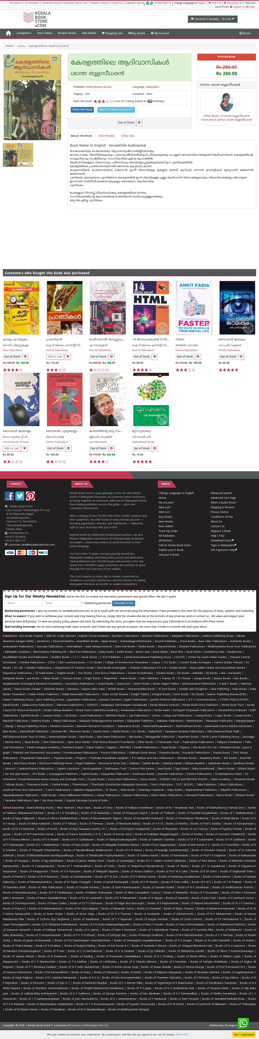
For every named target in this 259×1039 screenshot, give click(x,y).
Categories (23, 33)
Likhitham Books (115, 715)
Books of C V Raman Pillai (126, 983)
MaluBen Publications (170, 721)
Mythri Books (121, 731)
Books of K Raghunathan (163, 903)
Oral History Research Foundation (114, 742)
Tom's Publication (162, 784)
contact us (203, 616)
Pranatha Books (169, 753)
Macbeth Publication (15, 721)
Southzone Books (143, 774)
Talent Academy (220, 779)
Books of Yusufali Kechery (83, 887)
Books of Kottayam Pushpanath (130, 829)
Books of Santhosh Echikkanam (206, 1004)
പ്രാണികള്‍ (54, 340)
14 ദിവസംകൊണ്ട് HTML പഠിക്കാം (157, 340)
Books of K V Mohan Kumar (138, 877)
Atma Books (187, 641)
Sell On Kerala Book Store (175, 545)
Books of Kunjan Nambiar (151, 919)
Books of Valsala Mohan (18, 956)
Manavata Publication (219, 721)
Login (251, 7)
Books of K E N (89, 977)
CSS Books (170, 662)
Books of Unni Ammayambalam (121, 977)
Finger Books (92, 678)
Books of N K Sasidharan (193, 887)
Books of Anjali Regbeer (18, 977)
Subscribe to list (123, 603)
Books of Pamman (91, 823)
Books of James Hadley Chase (85, 861)
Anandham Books (88, 641)
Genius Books (222, 678)
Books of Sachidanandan (76, 877)
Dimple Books (178, 668)
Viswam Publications (135, 795)
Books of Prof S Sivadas (206, 823)
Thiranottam (80, 784)
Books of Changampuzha (38, 866)
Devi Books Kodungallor (112, 668)
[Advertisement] (129, 235)
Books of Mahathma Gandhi (186, 951)
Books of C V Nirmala (219, 935)
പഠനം (21, 46)
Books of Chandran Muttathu (163, 977)
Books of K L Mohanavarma (118, 999)
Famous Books (72, 678)
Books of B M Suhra (204, 871)
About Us (216, 521)
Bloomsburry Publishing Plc (50, 652)
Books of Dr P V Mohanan (86, 903)
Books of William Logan (225, 956)
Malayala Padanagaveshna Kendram (101, 721)
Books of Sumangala (120, 861)
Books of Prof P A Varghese (208, 855)
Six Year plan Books (17, 774)
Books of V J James (87, 930)
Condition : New (142, 94)
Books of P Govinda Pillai (197, 930)
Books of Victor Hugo (80, 914)
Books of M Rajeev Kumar (21, 1009)
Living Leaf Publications (177, 715)
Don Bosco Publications (110, 673)
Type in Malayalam (222, 545)
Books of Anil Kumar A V (194, 845)
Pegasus (185, 747)
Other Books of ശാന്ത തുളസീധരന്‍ (227, 116)
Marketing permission (97, 603)
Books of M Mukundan (95, 813)
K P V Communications (202, 699)
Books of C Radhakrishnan (237, 813)
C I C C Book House (85, 657)
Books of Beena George (189, 967)
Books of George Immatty (110, 993)
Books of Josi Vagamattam (159, 845)
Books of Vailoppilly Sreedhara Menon (115, 845)
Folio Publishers (149, 678)
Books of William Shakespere (94, 892)
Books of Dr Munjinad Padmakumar (54, 924)
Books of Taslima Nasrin (143, 855)
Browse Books (67, 33)
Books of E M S (201, 882)
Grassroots (124, 684)
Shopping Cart (234, 3)
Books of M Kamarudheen (51, 972)
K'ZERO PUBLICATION (234, 699)
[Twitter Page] (20, 499)
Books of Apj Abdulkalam (48, 861)
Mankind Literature (62, 726)
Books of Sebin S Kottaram (119, 930)
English (201, 3)
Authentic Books (240, 641)
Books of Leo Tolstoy (194, 829)
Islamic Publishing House (18, 699)
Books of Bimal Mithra (191, 956)
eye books (33, 678)
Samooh (10, 768)
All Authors (16, 3)
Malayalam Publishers (140, 721)
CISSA (51, 662)
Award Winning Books (40, 808)
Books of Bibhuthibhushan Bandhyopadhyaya (45, 855)
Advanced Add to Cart (75, 3)
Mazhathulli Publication (34, 731)
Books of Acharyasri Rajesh (130, 813)
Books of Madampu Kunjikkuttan (179, 877)
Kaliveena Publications (70, 705)
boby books (106, 652)
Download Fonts (221, 540)
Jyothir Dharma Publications (168, 699)
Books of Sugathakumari (238, 972)
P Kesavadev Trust (168, 742)
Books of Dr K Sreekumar (19, 829)
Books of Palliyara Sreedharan (134, 808)
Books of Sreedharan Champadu (216, 983)
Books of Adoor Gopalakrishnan (47, 898)
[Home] (8, 33)
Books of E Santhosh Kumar (236, 898)
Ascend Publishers (166, 641)
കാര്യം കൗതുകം (15, 340)
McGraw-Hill (59, 731)
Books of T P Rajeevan (117, 919)
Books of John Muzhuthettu (80, 999)
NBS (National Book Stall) (223, 731)
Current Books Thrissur (16, 442)
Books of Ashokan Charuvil (208, 850)
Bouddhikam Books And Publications (25, 657)
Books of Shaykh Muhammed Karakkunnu (97, 988)
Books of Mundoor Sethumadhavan (45, 988)
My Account (161, 33)
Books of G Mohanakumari (45, 908)
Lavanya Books (51, 715)
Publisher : (92, 87)
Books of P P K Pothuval (79, 935)
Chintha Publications (57, 442)
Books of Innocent (32, 983)
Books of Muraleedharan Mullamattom (88, 850)
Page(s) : (81, 94)
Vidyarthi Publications (233, 790)
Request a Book (99, 3)
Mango (9, 726)
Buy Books (138, 33)
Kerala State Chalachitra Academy (97, 710)
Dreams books (165, 673)
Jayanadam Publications (82, 699)
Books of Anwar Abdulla (156, 967)
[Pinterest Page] (31, 499)
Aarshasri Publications (125, 636)
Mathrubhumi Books (143, 442)
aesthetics (43, 641)
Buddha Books (60, 657)
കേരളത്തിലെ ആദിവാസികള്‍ (120, 63)
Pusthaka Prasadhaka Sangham (109, 758)
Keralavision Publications (136, 710)
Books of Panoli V (14, 877)
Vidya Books (174, 790)
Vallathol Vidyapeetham (87, 790)
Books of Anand (243, 940)
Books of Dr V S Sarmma (238, 903)
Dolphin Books (66, 673)
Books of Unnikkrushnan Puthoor (233, 887)
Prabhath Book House (142, 753)
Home (9, 46)
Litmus (156, 715)
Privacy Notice (220, 512)
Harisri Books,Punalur (27, 689)
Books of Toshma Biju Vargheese (48, 919)
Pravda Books (221, 753)
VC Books (111, 790)
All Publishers (32, 3)
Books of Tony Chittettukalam (185, 924)
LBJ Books (70, 715)
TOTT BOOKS (184, 784)
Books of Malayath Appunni (101, 871)
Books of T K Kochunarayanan (95, 1004)
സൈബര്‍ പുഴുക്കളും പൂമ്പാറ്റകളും (71, 431)
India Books (239, 689)
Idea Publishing (220, 689)
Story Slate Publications (122, 779)
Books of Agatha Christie (226, 829)
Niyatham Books (188, 737)
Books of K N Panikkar (120, 951)
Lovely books (243, 715)
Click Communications (72, 662)
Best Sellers (45, 33)
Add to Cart (55, 356)
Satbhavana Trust (115, 768)
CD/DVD (179, 657)
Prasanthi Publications (196, 753)
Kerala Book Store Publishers (200, 705)
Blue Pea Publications (83, 652)
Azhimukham (74, 646)
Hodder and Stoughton (193, 689)
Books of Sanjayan (17, 861)
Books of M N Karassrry (43, 877)
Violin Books (49, 795)
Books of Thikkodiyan (242, 1004)
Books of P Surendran (225, 845)
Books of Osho (103, 808)
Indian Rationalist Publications (80, 694)
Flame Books (128, 678)
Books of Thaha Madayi (17, 946)
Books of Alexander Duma (117, 908)
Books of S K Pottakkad (62, 813)
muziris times (101, 731)
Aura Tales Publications (213, 641)
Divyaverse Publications (17, 673)
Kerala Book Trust (232, 705)
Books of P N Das (106, 877)
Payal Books (169, 747)
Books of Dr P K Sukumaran (195, 839)
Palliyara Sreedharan (229, 742)
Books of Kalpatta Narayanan (163, 972)
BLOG (246, 33)
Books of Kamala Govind (158, 887)
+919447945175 (162, 3)
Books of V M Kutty (196, 977)
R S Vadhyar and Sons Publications (153, 758)
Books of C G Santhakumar (85, 951)
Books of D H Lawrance (230, 946)
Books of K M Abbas (48, 946)
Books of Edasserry (106, 972)
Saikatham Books (219, 763)
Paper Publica (95, 747)
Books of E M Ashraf (171, 1004)
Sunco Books (148, 779)
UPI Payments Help (223, 550)
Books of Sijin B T (58, 983)
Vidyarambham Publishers (201, 790)
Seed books (165, 768)
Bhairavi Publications (192, 646)
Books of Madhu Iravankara (218, 993)
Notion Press (13, 742)
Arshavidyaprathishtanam (136, 641)
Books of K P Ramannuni (120, 898)
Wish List (216, 3)
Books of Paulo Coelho (52, 903)
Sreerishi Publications (170, 774)
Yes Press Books (52, 800)
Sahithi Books (151, 763)
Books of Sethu (105, 866)
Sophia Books (89, 774)
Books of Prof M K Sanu (172, 871)
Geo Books (241, 678)
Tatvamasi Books (244, 779)
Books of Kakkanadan (242, 855)
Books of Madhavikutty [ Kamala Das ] (221, 808)
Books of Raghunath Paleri (237, 871)
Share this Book (82, 109)
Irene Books (181, 694)
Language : (145, 87)
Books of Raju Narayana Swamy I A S (83, 829)
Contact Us (116, 3)
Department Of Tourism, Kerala (74, 668)
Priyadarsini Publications (36, 758)
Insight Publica (140, 694)
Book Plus (177, 652)
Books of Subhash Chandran (157, 839)
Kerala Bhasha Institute (164, 705)
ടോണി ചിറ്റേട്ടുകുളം (16, 345)
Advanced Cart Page (223, 498)
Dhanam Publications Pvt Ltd (148, 668)
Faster (180, 340)
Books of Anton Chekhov (138, 871)
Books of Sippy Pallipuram (19, 818)
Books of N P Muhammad (214, 914)
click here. (85, 621)
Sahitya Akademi (194, 763)
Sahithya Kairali (172, 763)
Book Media (160, 652)
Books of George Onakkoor (146, 935)
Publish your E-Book (171, 550)
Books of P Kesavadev (205, 892)
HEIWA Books (116, 689)
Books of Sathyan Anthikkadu (209, 962)
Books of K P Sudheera (75, 993)
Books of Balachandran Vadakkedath (50, 1004)
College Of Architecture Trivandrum (126, 662)
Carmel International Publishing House (147, 657)
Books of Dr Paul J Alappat (81, 908)
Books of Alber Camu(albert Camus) (137, 892)
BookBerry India (214, 652)
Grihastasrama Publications (199, 684)
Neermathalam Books (62, 737)
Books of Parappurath (34, 871)
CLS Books (95, 662)
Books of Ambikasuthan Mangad (128, 1009)
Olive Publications (12, 350)
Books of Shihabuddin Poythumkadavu (101, 855)
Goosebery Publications (80, 684)
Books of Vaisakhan (53, 1009)
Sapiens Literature (68, 768)
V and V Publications (58, 790)
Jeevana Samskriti (110, 699)
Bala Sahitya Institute (98, 646)
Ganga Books (202, 678)
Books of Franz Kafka (175, 882)
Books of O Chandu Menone (138, 962)
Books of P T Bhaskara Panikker (36, 967)
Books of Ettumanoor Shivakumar (187, 818)
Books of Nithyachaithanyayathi (117, 839)
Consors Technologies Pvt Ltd (89, 1025)
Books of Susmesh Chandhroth (225, 834)
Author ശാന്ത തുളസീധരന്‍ (220, 85)
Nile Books (135, 737)
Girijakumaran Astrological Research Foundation (32, 684)
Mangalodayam (245, 721)
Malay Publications (64, 721)
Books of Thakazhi (163, 813)
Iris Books (198, 694)
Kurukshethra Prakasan (232, 710)
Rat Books (230, 758)
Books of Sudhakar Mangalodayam (157, 834)
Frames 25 (168, 678)
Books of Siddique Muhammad (53, 930)
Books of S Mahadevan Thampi (159, 930)
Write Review (107, 136)
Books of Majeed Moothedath (201, 903)
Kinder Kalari (162, 710)
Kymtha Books (30, 715)
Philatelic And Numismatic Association (36, 753)
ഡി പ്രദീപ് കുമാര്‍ (230, 345)
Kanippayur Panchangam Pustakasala (124, 705)
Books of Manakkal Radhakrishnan (223, 999)
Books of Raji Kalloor (225, 977)
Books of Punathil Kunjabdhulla (197, 813)
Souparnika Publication (115, 774)
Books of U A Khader (46, 839)
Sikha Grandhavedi (203, 768)
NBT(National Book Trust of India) (24, 737)
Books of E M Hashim (145, 882)
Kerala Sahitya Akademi (58, 710)
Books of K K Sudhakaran (78, 839)
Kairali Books (11, 705)
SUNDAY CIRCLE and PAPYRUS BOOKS (183, 779)
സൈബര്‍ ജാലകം (232, 340)
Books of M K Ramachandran (184, 935)
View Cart (164, 507)
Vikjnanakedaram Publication (20, 795)
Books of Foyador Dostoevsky (136, 1004)
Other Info (127, 136)
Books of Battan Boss (118, 834)
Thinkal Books (60, 784)
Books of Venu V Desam (148, 924)
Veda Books (127, 790)
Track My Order (168, 531)
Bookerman (234, 652)
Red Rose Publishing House (56, 763)
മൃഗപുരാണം (141, 431)
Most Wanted (65, 808)
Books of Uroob (47, 829)
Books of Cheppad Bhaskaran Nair (191, 946)
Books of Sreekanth (147, 914)
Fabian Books (51, 678)
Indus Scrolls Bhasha (115, 694)
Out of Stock (126, 122)
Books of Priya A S (14, 908)
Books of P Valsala (65, 823)
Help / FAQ (217, 536)
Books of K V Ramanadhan (180, 993)
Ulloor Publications (231, 784)
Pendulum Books (229, 747)
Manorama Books (129, 726)
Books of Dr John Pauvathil (212, 940)
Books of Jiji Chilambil (151, 951)
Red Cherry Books (25, 763)
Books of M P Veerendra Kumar (34, 834)
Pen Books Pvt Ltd (204, 747)
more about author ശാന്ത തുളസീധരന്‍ (226, 120)
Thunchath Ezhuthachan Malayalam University (119, 784)
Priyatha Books (63, 758)
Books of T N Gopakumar (208, 866)
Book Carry (143, 652)
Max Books (10, 731)
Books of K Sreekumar (52, 956)
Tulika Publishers (206, 784)
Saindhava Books (243, 763)
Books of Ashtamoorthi (178, 914)
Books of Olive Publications (46, 887)
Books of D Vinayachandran (43, 935)
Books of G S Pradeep (158, 956)
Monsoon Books (79, 731)
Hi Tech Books (167, 689)
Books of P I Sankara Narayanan (56, 977)
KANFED (92, 705)
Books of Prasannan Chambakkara (118, 956)
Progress (81, 758)
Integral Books (161, 694)
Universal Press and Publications (22, 790)
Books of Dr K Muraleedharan (86, 1009)
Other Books (146, 742)
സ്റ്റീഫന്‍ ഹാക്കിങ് (100, 437)
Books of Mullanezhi (229, 930)
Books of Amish (131, 972)
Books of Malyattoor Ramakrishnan (141, 866)
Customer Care (148, 3)
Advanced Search (51, 3)
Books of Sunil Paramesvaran (121, 887)
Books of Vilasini (177, 866)
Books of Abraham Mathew (202, 972)
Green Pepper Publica (166, 684)
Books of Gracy (81, 972)
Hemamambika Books (141, 689)
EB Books (183, 673)
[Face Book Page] (10, 499)
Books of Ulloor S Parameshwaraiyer (231, 951)
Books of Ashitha (177, 823)
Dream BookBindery (140, 673)
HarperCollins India (93, 689)
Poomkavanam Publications (80, 753)
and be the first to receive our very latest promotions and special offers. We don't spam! (90, 596)
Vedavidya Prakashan (151, 790)
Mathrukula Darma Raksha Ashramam (228, 726)
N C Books (139, 731)
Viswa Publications (108, 795)
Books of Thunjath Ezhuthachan (40, 850)
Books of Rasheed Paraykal (90, 983)
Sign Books (182, 768)
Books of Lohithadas (103, 962)
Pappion (112, 747)
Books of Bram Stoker (48, 914)
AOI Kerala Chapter (31, 636)
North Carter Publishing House (220, 737)
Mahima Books (40, 721)
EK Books (212, 673)
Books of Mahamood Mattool (226, 924)
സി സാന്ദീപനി (141, 437)
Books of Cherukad (149, 908)
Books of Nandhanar (86, 919)
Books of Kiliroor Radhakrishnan (58, 818)
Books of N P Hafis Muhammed (79, 967)
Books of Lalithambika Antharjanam (34, 993)
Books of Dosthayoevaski (19, 903)
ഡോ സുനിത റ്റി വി (15, 437)
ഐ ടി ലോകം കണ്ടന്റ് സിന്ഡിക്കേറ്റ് (70, 345)
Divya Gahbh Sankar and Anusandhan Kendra (217, 668)
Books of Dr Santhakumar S (223, 919)
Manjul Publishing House (32, 726)
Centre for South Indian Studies (207, 657)
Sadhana (134, 763)
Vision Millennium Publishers (77, 795)
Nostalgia (248, 737)
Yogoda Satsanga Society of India (87, 800)
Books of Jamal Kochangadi (111, 882)
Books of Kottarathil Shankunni (143, 818)
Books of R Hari (54, 951)
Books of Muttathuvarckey (19, 892)
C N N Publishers (110, 657)
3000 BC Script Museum (61, 636)
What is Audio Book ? (224, 502)
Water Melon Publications (167, 795)
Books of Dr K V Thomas (114, 914)
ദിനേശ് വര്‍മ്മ (55, 437)
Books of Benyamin (165, 829)
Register (237, 7)
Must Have (84, 808)
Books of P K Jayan (139, 988)
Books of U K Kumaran (65, 871)
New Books (89, 33)
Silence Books (226, 768)
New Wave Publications (111, 737)
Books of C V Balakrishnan (43, 845)
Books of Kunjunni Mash (213, 988)
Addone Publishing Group (217, 636)
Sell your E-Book (169, 555)
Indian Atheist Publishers (43, 694)
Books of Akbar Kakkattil (34, 823)
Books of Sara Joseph (76, 845)
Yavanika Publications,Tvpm (22, 800)
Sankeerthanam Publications (36, 768)
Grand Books (106, 684)
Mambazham (195, 721)
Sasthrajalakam (92, 768)
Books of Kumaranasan (239, 823)
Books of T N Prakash (228, 882)
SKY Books (39, 774)
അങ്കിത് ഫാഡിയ (187, 345)
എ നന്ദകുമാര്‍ (98, 345)
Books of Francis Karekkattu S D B (78, 834)
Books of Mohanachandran (35, 882)
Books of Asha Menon (217, 877)
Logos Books (223, 715)
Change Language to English (176, 493)
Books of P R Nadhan (73, 962)
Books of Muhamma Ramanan (216, 908)
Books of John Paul (204, 898)
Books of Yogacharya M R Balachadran (169, 983)
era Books (234, 673)
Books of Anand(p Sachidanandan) (166, 850)
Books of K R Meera (129, 850)
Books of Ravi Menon (202, 861)
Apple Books (109, 641)
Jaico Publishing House (50, 699)
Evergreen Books (13, 678)
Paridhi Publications (229, 350)
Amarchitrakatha (63, 641)
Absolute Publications (155, 636)
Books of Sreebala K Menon (149, 946)
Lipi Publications (98, 442)
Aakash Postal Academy (94, 636)
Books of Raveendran (174, 855)
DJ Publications (44, 673)
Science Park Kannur (142, 768)
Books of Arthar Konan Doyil (120, 967)
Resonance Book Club (112, 763)
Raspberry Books (210, 758)
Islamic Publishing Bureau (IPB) (226, 694)
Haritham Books (54, 689)
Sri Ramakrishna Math (228, 774)
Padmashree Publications (198, 742)
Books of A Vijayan (151, 898)
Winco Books (224, 795)
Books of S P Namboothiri (38, 962)
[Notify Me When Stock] (139, 123)
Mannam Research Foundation (96, 726)
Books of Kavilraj (82, 956)
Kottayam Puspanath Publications (194, 710)
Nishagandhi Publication (160, 737)
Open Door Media (78, 742)
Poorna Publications (57, 350)
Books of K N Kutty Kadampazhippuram (105, 924)
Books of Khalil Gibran (225, 818)
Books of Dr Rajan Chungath (73, 882)
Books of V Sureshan (173, 962)
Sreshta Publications (199, 774)
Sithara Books (246, 768)
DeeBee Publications (39, 668)
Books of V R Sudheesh (230, 839)
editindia (197, 673)
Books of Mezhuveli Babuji (123, 823)
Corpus (155, 662)
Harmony (72, 689)
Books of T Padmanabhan (74, 866)
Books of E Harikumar (153, 999)
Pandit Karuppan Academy (43, 747)
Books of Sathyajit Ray (112, 935)
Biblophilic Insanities (17, 652)
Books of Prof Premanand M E (226, 967)
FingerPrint (110, 678)
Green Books (142, 684)
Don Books (85, 673)
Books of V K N (152, 823)
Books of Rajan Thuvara (179, 908)
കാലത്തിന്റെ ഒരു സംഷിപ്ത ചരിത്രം (115, 431)
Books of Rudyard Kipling (79, 946)
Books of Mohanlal (175, 892)
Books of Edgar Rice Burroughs (125, 903)
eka (223, 673)
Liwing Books (203, 715)
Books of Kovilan (192, 834)
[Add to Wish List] (68, 357)
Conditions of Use (222, 517)
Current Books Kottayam (195, 662)
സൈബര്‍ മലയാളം (17, 431)
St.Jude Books (96, 779)
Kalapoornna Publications (37, 705)
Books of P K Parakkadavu (56, 892)
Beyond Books (167, 646)
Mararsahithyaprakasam (158, 726)
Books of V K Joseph (178, 940)
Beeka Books (146, 646)
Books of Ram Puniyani (184, 999)
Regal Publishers (86, 763)
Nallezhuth (155, 731)
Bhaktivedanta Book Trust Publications (232, 646)
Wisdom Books (245, 795)
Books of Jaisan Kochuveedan (32, 940)
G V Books (184, 678)
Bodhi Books (125, 652)
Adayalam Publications (185, 636)
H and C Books (228, 684)
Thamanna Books (38, 784)
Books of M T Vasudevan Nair (175, 808)
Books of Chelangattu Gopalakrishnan (138, 940)
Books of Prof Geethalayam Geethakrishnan (82, 940)
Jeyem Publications (136, 699)
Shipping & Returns (222, 507)
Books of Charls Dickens (186, 919)
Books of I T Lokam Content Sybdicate (161, 861)
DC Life (18, 668)
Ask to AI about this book (115, 109)
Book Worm (193, 652)
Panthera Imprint (73, 747)
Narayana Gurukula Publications (184, 731)
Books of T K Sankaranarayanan (40, 999)
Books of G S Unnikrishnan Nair (174, 988)
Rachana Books (187, 758)
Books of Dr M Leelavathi (86, 898)
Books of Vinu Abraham (145, 993)
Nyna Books (32, 742)
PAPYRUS (125, 747)
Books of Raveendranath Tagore (101, 818)
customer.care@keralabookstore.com (31, 545)
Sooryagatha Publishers (63, 774)
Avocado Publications (50, 646)
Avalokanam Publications (18, 646)
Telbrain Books (14, 784)
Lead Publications (91, 715)
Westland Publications (200, 795)
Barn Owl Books (125, 646)
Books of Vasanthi (177, 898)
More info (182, 1034)
